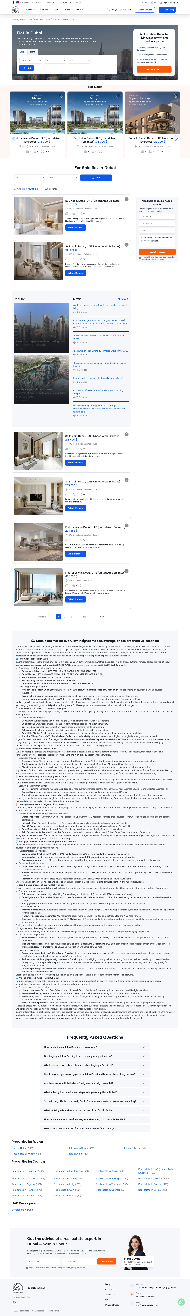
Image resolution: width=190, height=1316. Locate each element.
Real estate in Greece (150, 1184)
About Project (52, 2)
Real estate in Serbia (149, 1189)
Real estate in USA (64, 1189)
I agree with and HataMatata (158, 258)
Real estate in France (23, 1189)
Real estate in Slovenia (24, 1195)
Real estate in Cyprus (24, 1184)
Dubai (53, 146)
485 (84, 617)
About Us (110, 1294)
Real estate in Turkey (65, 1178)
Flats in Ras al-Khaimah (25, 1153)
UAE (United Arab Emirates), (35, 146)
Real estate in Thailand (108, 1184)
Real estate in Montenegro (68, 1171)
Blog (107, 1284)
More (78, 9)
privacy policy (150, 259)
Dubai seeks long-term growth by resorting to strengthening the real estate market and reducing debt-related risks (100, 408)
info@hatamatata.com (147, 1305)
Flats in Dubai (19, 1148)
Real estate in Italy (64, 1184)
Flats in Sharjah (133, 1148)
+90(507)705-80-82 (145, 1296)
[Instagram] (14, 1302)
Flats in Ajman (76, 1153)
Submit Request (145, 10)
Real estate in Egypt (65, 1195)
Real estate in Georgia (108, 1189)
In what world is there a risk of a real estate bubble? (98, 378)
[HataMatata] (18, 1288)
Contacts (67, 2)
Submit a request (157, 252)
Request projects (154, 69)
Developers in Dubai (22, 1209)
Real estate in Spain (107, 1171)
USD (142, 2)
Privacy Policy (112, 1305)
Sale (22, 51)
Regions (44, 9)
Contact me (107, 1261)
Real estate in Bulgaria (24, 1171)
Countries (28, 9)
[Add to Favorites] (61, 96)
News (77, 299)
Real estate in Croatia (150, 1178)
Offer (78, 2)
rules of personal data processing (162, 257)
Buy (57, 9)
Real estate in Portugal (108, 1178)
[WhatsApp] (181, 1302)
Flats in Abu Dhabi (78, 1148)
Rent (67, 9)
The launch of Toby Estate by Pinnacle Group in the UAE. (100, 351)
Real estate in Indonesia (25, 1178)
